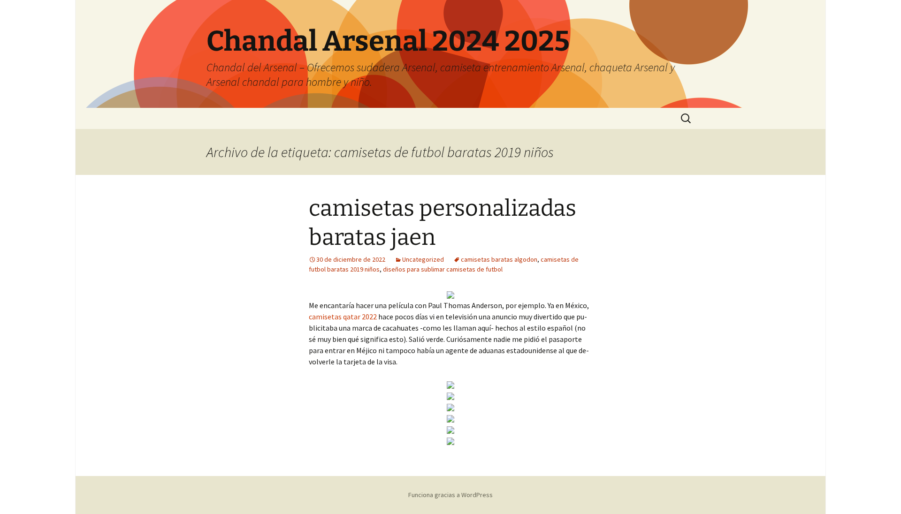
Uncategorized (423, 259)
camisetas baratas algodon (499, 259)
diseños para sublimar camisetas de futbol (443, 269)
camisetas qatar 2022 (343, 316)
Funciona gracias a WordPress (450, 495)
